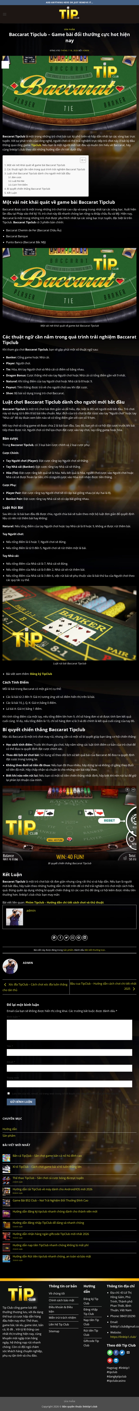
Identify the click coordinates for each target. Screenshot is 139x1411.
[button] (5, 14)
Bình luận (13, 1016)
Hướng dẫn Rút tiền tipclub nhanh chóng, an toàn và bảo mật (52, 1256)
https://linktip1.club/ (123, 1337)
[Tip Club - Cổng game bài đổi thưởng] (69, 14)
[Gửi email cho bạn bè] (72, 938)
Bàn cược (16, 177)
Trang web (13, 1077)
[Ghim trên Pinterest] (79, 938)
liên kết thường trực (95, 949)
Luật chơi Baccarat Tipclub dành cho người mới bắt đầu (38, 173)
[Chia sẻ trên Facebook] (60, 938)
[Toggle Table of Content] (81, 160)
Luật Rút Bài (18, 180)
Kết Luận (12, 192)
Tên (10, 1046)
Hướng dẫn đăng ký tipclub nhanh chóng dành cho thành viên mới (55, 1211)
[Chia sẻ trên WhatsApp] (54, 938)
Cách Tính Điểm (20, 184)
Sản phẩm (69, 29)
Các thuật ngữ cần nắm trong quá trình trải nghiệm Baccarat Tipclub (46, 169)
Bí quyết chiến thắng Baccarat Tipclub (28, 188)
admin (86, 50)
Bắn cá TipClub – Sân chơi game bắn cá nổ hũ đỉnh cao (47, 1155)
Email (11, 1062)
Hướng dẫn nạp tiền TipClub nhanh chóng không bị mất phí (50, 1245)
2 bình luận (21, 1182)
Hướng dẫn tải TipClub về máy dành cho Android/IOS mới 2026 (52, 1189)
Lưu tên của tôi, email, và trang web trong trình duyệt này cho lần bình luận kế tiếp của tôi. (65, 1093)
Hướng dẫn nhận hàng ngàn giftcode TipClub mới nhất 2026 (51, 1234)
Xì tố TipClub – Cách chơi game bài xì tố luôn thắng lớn (47, 1166)
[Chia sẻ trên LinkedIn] (85, 938)
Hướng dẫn (10, 1129)
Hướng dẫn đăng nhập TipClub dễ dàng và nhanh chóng (48, 1222)
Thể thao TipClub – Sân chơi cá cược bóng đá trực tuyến (48, 1178)
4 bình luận (21, 1238)
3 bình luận (21, 1260)
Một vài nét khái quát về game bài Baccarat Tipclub (36, 165)
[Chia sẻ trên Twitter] (66, 938)
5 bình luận (21, 1226)
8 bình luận (23, 1193)
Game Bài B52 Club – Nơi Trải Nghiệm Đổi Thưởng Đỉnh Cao (50, 1200)
